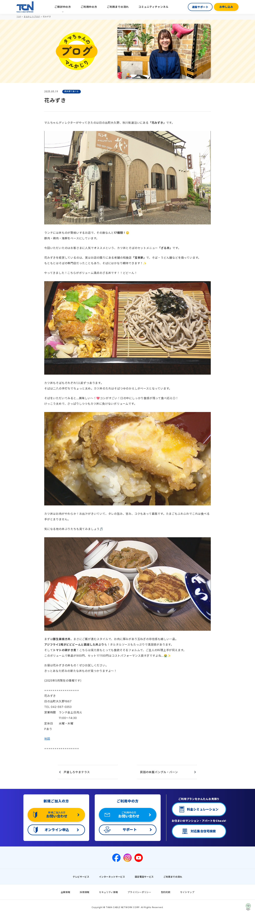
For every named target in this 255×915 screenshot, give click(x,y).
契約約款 (166, 892)
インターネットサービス (112, 876)
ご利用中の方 (89, 6)
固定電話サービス (144, 876)
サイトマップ (187, 892)
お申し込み (226, 6)
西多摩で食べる (71, 91)
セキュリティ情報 (108, 892)
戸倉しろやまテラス (77, 772)
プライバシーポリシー (139, 892)
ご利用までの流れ (118, 6)
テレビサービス (81, 876)
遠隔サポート (200, 7)
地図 (47, 738)
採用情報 (84, 892)
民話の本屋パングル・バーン (159, 772)
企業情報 (65, 892)
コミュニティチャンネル (153, 6)
